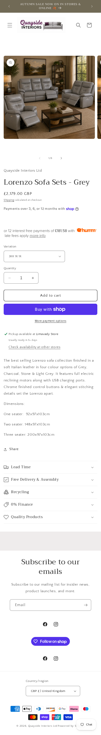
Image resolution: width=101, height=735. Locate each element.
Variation (10, 246)
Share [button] (14, 449)
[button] (9, 25)
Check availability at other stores (34, 347)
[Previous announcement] (9, 6)
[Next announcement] (92, 6)
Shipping (9, 200)
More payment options (50, 321)
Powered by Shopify (71, 725)
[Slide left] (39, 158)
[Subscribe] (85, 605)
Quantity (10, 268)
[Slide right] (61, 158)
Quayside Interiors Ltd (42, 725)
